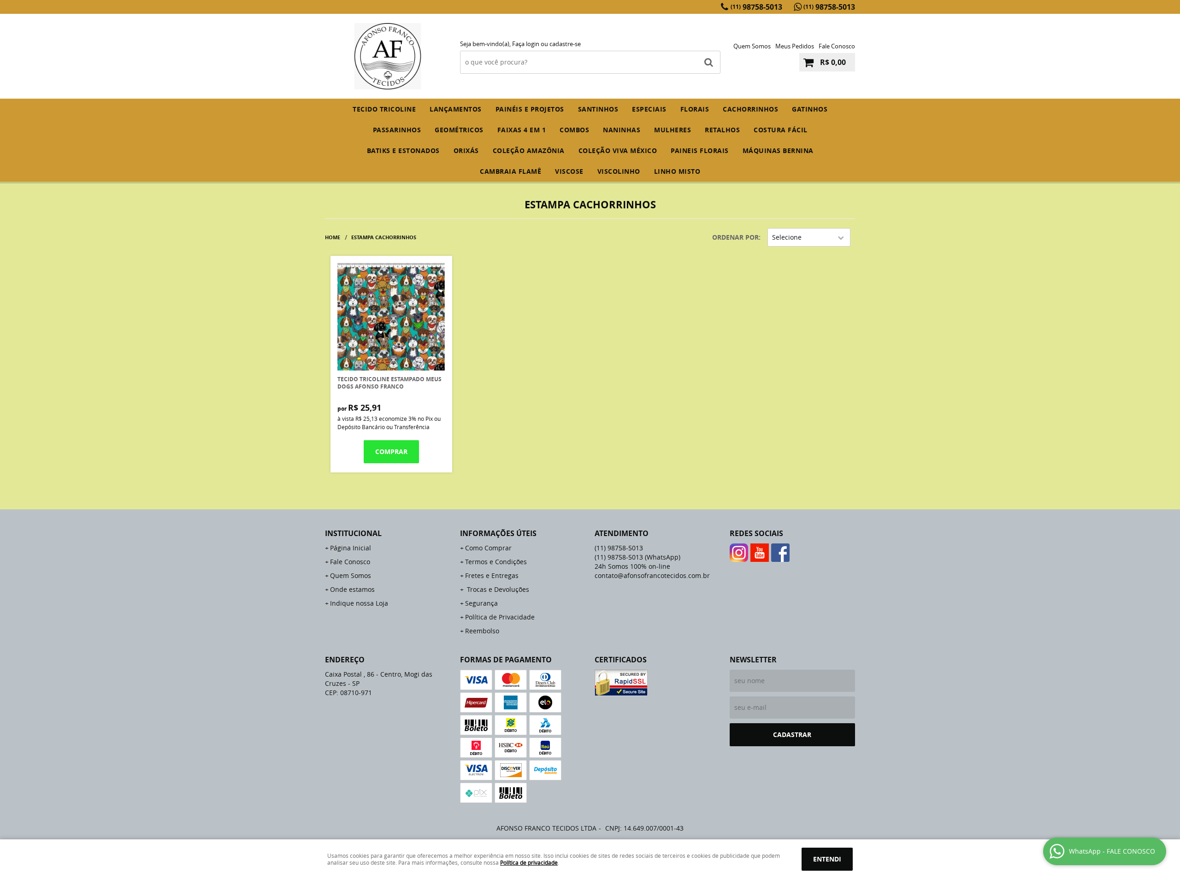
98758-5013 (756, 7)
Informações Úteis (498, 533)
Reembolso (482, 630)
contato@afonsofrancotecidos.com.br (652, 575)
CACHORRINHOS (750, 109)
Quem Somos (752, 46)
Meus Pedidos (794, 46)
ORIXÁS (466, 150)
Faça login (525, 44)
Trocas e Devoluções (497, 589)
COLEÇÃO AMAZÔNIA (529, 150)
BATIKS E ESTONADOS (403, 150)
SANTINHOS (598, 109)
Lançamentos (456, 109)
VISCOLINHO (618, 171)
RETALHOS (722, 129)
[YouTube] (759, 552)
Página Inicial (350, 547)
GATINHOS (809, 109)
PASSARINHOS (397, 129)
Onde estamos (352, 589)
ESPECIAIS (649, 109)
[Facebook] (780, 552)
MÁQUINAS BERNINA (778, 150)
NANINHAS (621, 129)
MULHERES (672, 129)
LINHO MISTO (677, 171)
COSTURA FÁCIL (781, 129)
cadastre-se (565, 44)
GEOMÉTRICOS (459, 129)
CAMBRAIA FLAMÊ (510, 171)
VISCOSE (569, 171)
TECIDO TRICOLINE (384, 109)
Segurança (481, 603)
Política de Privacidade (500, 617)
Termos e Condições (496, 561)
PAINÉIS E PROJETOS (530, 109)
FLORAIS (694, 109)
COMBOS (574, 129)
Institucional (353, 533)
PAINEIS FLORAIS (700, 150)
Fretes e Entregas (492, 575)
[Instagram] (739, 552)
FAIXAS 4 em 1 (521, 129)
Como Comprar (488, 547)
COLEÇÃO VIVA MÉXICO (617, 150)
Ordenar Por (735, 237)
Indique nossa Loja (359, 603)
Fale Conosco (837, 46)
